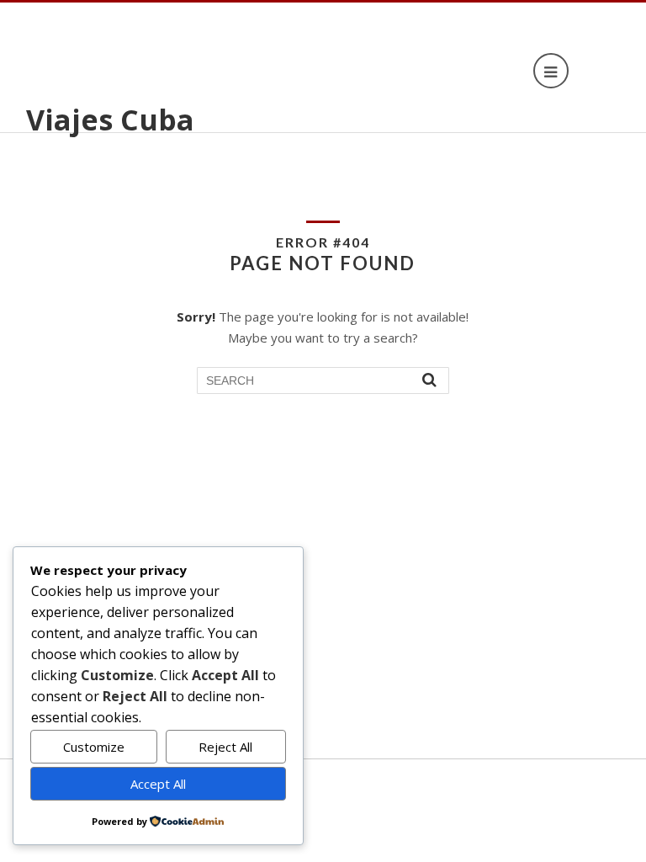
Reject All (225, 746)
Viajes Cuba (110, 119)
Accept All (158, 783)
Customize (93, 746)
